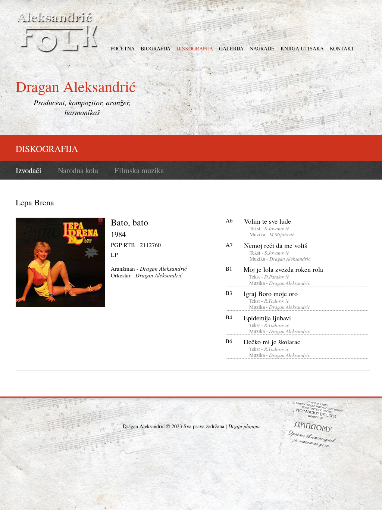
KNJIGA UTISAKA (302, 48)
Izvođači (28, 170)
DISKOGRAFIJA (194, 48)
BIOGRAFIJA (155, 48)
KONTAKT (342, 48)
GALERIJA (231, 48)
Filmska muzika (139, 170)
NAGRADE (262, 48)
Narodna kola (78, 170)
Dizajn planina (244, 426)
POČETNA (122, 48)
